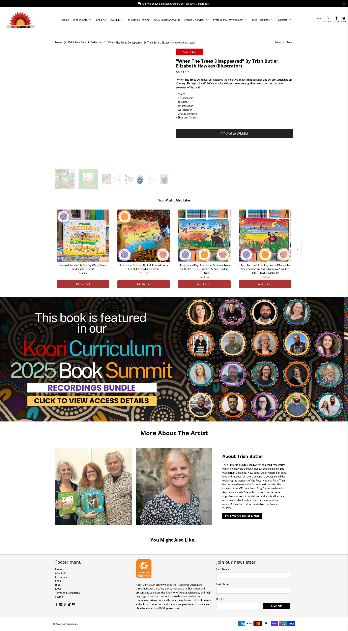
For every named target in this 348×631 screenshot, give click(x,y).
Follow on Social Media (242, 516)
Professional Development (228, 19)
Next (290, 42)
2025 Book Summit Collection (84, 42)
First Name (222, 569)
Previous (279, 42)
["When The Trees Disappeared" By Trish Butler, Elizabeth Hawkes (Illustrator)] (113, 107)
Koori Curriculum (69, 624)
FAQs (58, 588)
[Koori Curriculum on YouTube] (73, 604)
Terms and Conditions (67, 592)
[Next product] (298, 249)
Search (59, 596)
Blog (57, 584)
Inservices (61, 577)
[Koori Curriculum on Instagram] (61, 604)
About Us (60, 573)
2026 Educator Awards (166, 19)
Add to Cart (83, 284)
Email (220, 599)
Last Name (222, 584)
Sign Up (276, 605)
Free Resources (261, 19)
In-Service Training (138, 19)
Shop (99, 19)
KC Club (115, 19)
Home (65, 19)
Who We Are (80, 19)
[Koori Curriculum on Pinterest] (65, 604)
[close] (344, 4)
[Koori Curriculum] (20, 20)
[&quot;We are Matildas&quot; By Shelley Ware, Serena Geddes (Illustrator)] (83, 236)
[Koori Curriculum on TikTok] (69, 604)
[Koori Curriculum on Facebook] (56, 604)
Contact (282, 19)
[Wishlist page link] (319, 20)
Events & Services (194, 19)
